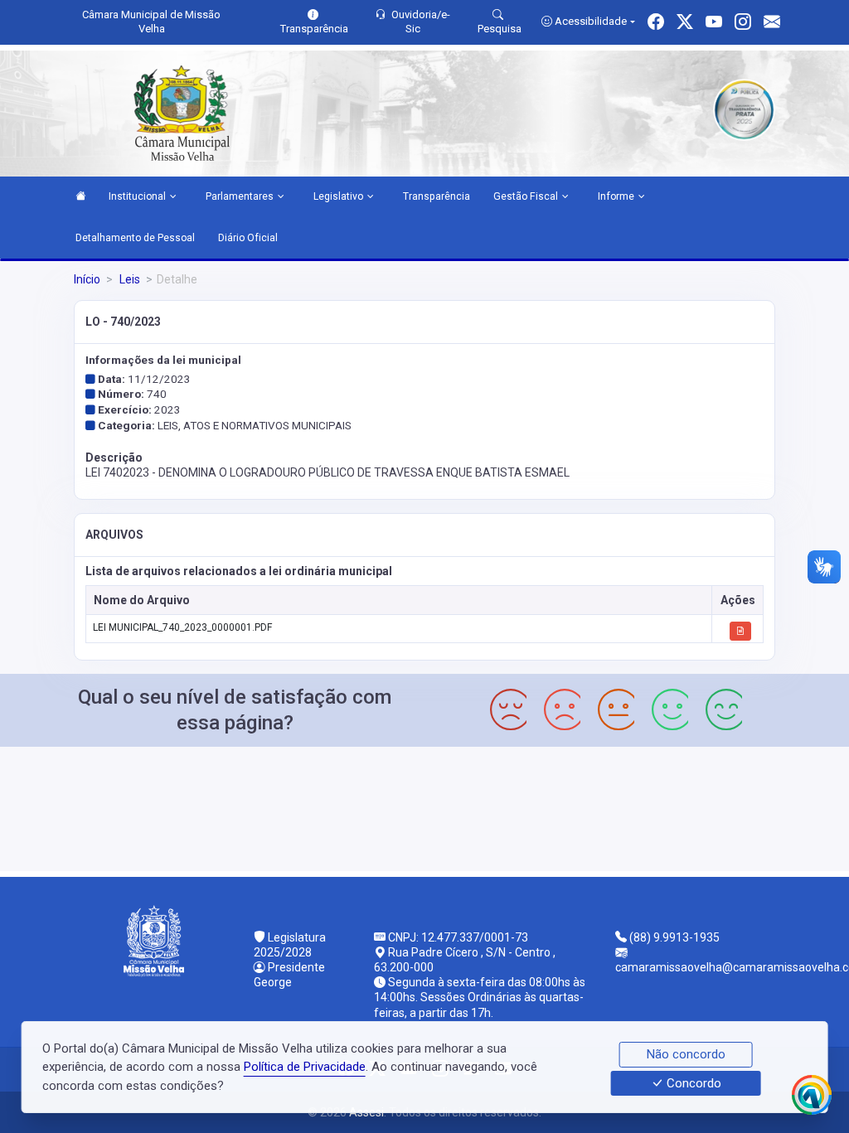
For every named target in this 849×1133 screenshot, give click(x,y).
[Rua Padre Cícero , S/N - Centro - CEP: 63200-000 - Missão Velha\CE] (424, 807)
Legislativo (338, 196)
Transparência (436, 196)
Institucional (137, 196)
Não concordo (686, 1054)
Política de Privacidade (305, 1066)
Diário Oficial (248, 238)
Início (87, 279)
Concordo (692, 1083)
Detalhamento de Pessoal (135, 238)
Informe (616, 196)
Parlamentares (240, 196)
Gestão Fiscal (525, 196)
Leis (128, 279)
